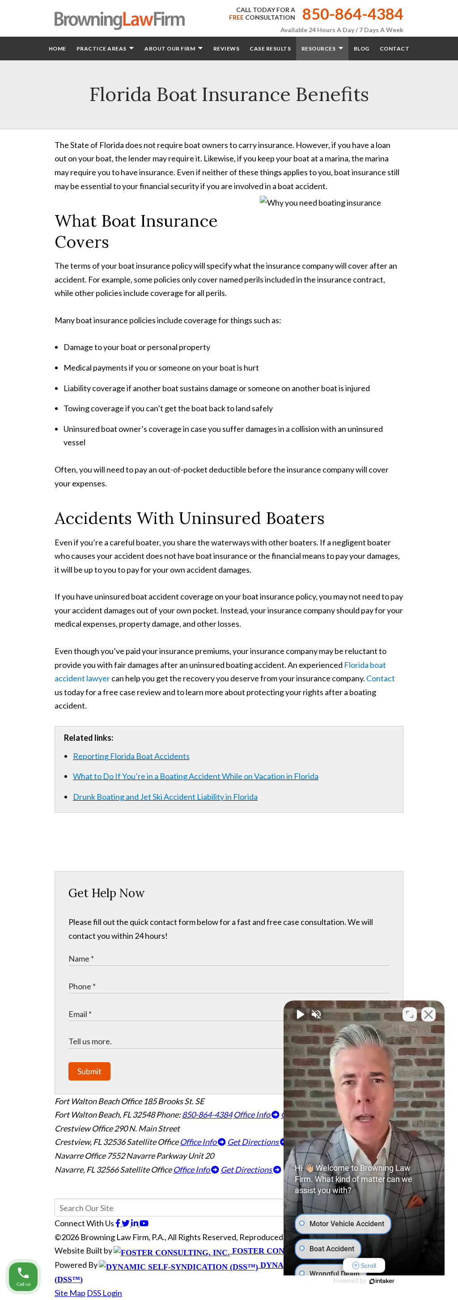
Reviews (226, 48)
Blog (361, 48)
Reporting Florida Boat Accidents (131, 756)
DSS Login (104, 1293)
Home (57, 48)
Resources (319, 48)
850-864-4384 (352, 13)
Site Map (70, 1293)
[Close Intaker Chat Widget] (428, 1014)
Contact (395, 48)
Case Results (270, 48)
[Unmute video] (300, 1014)
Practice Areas (102, 48)
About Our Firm (170, 48)
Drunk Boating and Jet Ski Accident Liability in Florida (165, 797)
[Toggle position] (410, 1014)
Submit (89, 1071)
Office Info (252, 1114)
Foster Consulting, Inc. (285, 1250)
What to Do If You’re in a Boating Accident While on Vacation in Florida (195, 776)
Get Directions (253, 1142)
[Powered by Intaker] (382, 1281)
